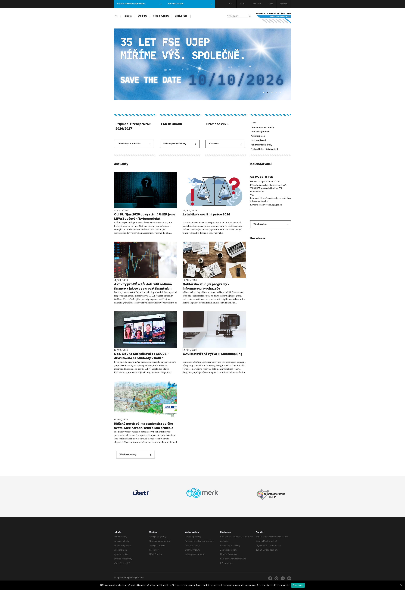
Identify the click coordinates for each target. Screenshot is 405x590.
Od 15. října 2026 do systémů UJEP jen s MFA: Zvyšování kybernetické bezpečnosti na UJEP (144, 218)
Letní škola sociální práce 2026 (206, 214)
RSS (116, 578)
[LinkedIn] (283, 578)
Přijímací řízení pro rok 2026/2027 (133, 126)
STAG (242, 4)
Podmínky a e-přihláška (129, 144)
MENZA (283, 4)
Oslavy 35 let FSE (261, 176)
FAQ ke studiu (171, 124)
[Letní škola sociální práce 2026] (214, 190)
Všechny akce (260, 224)
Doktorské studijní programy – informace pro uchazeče (206, 286)
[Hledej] (250, 16)
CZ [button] (230, 4)
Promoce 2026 (217, 124)
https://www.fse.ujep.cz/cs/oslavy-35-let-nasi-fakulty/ (271, 200)
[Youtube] (289, 578)
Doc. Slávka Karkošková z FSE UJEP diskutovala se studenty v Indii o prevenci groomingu (141, 358)
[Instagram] (276, 578)
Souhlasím (298, 585)
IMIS (271, 4)
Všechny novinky (127, 455)
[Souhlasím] (401, 585)
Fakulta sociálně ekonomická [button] (131, 4)
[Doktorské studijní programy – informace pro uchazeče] (214, 259)
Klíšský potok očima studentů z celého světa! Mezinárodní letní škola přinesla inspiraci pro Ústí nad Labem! (143, 428)
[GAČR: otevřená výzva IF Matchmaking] (214, 329)
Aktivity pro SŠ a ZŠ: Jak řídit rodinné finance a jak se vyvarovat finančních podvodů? (143, 288)
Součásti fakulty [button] (175, 4)
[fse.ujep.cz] (273, 18)
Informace (214, 144)
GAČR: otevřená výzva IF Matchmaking (213, 354)
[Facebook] (270, 578)
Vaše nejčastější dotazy (174, 144)
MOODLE (257, 4)
